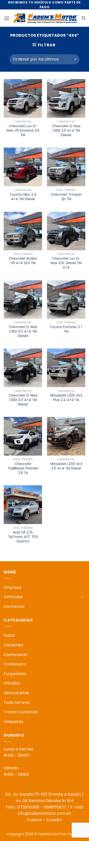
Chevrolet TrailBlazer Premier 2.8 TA (22, 468)
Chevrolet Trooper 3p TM (66, 196)
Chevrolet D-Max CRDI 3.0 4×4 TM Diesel (23, 331)
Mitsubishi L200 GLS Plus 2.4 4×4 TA (66, 397)
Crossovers (15, 664)
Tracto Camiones (21, 712)
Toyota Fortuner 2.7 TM (66, 329)
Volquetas (13, 721)
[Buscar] (83, 18)
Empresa (12, 587)
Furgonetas (15, 674)
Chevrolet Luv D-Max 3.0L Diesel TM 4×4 (66, 263)
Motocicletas (16, 693)
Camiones (13, 645)
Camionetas (15, 654)
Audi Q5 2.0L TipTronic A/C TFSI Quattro (23, 536)
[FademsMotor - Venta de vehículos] (45, 18)
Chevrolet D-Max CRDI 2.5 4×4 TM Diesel (66, 130)
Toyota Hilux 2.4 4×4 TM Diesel (23, 196)
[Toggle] (82, 597)
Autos (9, 635)
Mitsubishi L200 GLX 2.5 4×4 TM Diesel (66, 466)
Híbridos (12, 683)
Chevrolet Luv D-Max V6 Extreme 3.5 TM (23, 130)
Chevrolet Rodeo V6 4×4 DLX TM (23, 260)
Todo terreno (17, 702)
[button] (7, 18)
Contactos (14, 606)
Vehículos (13, 597)
